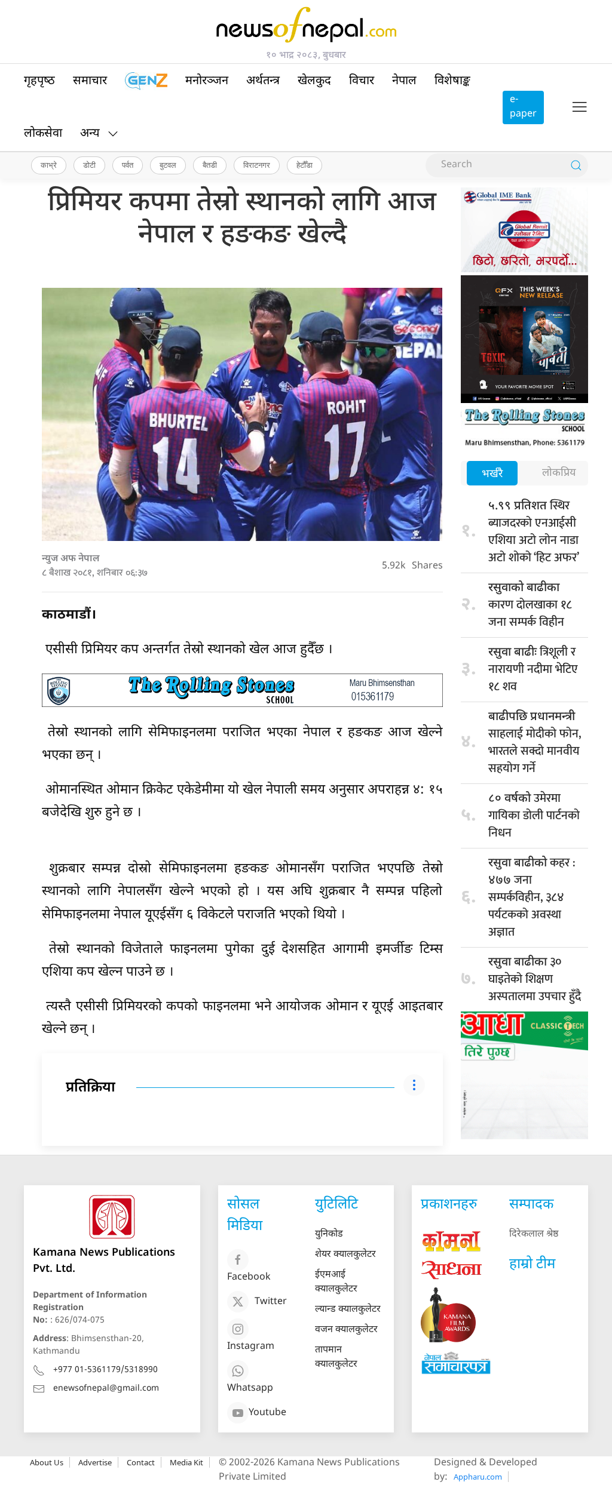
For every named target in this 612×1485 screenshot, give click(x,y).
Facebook (249, 1277)
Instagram (250, 1347)
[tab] (492, 474)
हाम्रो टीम (532, 1264)
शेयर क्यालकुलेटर (345, 1255)
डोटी (89, 165)
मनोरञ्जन (206, 81)
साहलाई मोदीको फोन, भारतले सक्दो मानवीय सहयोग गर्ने (534, 744)
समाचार (90, 81)
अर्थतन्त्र (263, 81)
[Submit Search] (576, 165)
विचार (361, 81)
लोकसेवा (43, 134)
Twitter (271, 1302)
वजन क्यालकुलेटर (346, 1330)
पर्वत (127, 165)
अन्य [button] (90, 134)
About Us (46, 1462)
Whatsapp (250, 1388)
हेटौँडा (304, 165)
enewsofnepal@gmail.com (106, 1388)
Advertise (95, 1462)
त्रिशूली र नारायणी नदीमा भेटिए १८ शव (533, 669)
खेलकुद (314, 81)
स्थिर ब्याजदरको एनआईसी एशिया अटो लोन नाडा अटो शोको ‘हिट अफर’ (533, 532)
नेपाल (404, 81)
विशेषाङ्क (452, 81)
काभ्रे (49, 165)
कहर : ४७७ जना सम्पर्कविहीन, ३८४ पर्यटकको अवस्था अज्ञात (532, 897)
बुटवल (168, 165)
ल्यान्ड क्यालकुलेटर (348, 1309)
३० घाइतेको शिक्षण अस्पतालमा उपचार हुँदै (534, 979)
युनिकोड (329, 1234)
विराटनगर (256, 165)
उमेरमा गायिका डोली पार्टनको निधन (534, 815)
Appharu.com (478, 1476)
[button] (579, 107)
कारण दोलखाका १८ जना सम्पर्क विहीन (530, 606)
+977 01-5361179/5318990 (105, 1370)
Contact (141, 1462)
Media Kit (186, 1462)
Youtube (267, 1413)
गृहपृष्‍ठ (39, 81)
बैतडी (210, 165)
